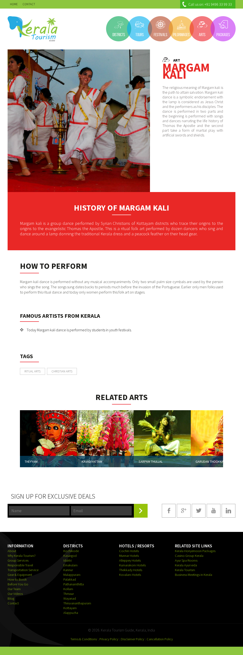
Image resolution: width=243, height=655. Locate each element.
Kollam (68, 589)
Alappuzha (70, 613)
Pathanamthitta (73, 584)
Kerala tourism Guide (32, 28)
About (12, 551)
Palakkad (69, 579)
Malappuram (71, 575)
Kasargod (70, 556)
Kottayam (70, 608)
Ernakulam (70, 565)
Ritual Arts (32, 371)
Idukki (67, 560)
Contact (13, 603)
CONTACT (29, 4)
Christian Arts (61, 371)
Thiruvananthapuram (77, 603)
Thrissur (68, 594)
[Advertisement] (192, 345)
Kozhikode (71, 551)
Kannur (68, 570)
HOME (14, 4)
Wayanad (69, 598)
